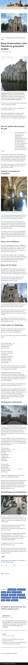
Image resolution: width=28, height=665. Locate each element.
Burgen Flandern (21, 589)
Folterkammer (5, 594)
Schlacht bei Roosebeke (6, 378)
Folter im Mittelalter (16, 592)
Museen (8, 600)
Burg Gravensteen (12, 589)
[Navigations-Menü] (25, 8)
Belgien (10, 51)
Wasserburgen (15, 600)
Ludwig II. (5, 359)
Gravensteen (22, 597)
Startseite (3, 37)
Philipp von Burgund (5, 385)
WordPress (13, 663)
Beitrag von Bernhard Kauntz (7, 562)
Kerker (3, 600)
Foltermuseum (13, 594)
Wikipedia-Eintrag (4, 560)
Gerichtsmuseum (21, 594)
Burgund (3, 592)
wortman (4, 634)
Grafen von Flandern (6, 597)
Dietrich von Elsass (5, 167)
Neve (2, 663)
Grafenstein (15, 597)
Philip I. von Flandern (10, 215)
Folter (8, 592)
